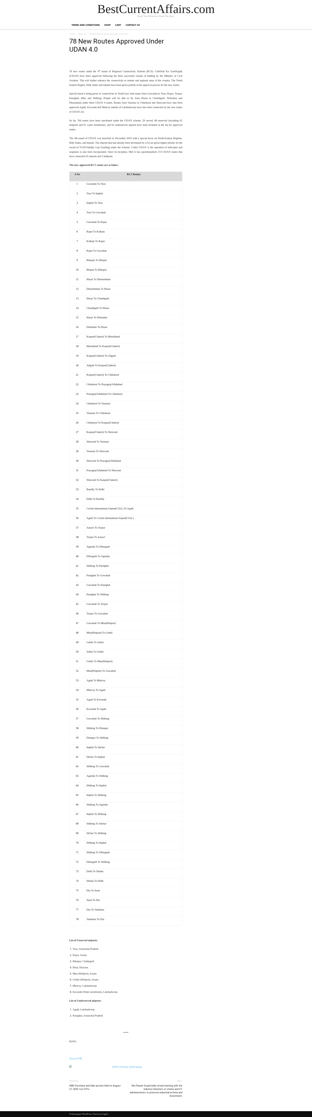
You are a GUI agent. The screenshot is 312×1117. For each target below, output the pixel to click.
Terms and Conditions (86, 24)
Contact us (133, 24)
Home (72, 33)
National (82, 33)
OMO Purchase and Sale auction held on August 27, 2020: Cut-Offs (95, 1087)
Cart (118, 24)
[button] (239, 25)
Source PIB (75, 1058)
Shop (107, 24)
